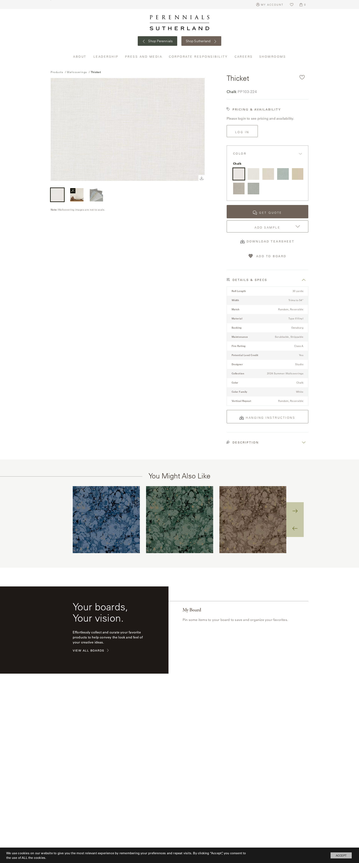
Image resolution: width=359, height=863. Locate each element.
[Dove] (239, 188)
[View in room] (77, 194)
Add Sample (267, 227)
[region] (179, 519)
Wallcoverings (77, 72)
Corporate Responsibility (198, 56)
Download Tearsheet (271, 241)
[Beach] (298, 174)
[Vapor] (253, 174)
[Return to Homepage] (179, 22)
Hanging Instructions (270, 418)
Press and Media (144, 56)
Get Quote (270, 213)
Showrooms (272, 56)
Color (240, 153)
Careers (244, 56)
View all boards (88, 650)
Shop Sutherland (198, 41)
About (80, 56)
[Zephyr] (283, 174)
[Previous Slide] (295, 528)
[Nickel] (253, 188)
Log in (242, 132)
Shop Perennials (160, 41)
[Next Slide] (295, 511)
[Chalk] (239, 174)
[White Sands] (268, 174)
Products (57, 72)
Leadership (106, 56)
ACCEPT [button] (341, 855)
